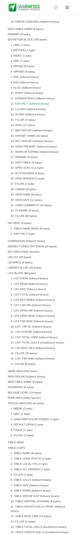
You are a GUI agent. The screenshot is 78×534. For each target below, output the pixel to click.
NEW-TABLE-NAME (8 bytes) (25, 382)
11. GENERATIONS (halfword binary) (33, 98)
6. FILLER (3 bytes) (22, 435)
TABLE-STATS (16, 448)
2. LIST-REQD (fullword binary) (29, 284)
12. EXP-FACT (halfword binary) (30, 103)
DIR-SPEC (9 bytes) (20, 223)
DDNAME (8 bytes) (19, 34)
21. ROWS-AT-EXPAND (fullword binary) (35, 151)
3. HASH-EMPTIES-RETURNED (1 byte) (35, 419)
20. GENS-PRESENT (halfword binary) (34, 146)
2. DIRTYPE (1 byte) (23, 233)
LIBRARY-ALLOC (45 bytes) (24, 267)
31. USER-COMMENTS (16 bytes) (31, 205)
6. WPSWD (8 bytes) (23, 71)
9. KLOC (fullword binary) (26, 87)
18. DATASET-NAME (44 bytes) (29, 135)
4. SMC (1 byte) (20, 61)
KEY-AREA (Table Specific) (24, 251)
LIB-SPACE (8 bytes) (20, 262)
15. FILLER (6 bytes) (23, 119)
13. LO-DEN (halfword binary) (28, 109)
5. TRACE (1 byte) (22, 430)
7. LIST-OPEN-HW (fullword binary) (32, 310)
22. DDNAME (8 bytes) (24, 157)
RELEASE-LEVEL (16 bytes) (24, 392)
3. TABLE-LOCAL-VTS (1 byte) (29, 464)
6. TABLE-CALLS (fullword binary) (31, 480)
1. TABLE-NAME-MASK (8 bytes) (30, 228)
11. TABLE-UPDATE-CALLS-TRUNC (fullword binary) (38, 508)
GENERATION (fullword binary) (26, 241)
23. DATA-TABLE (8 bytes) (26, 162)
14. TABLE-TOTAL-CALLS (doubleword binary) (39, 527)
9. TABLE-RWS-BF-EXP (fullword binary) (35, 496)
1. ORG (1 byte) (20, 45)
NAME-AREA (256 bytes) (22, 371)
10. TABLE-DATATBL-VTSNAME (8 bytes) (36, 501)
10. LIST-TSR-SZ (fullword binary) (31, 326)
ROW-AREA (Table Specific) (24, 398)
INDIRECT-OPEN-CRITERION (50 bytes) (32, 246)
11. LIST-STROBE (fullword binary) (31, 331)
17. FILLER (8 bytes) (23, 364)
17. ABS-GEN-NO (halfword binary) (32, 130)
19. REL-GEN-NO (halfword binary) (32, 141)
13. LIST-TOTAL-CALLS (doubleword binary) (37, 342)
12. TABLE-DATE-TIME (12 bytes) (31, 516)
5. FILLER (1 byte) (22, 474)
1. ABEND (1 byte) (21, 408)
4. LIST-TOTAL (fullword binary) (29, 294)
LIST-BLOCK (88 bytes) (22, 273)
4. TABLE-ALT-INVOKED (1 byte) (30, 469)
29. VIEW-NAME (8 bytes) (26, 194)
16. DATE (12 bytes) (23, 125)
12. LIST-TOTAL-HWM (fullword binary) (34, 337)
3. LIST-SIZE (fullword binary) (28, 289)
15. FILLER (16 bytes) (24, 353)
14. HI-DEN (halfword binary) (28, 114)
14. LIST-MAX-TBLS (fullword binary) (33, 348)
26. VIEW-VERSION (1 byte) (27, 178)
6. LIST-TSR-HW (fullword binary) (31, 305)
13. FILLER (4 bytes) (23, 521)
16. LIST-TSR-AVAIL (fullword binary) (33, 358)
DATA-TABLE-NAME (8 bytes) (25, 29)
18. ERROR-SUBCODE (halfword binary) (35, 21)
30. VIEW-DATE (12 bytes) (26, 200)
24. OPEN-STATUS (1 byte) (27, 167)
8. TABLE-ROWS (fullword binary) (31, 490)
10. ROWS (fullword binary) (27, 93)
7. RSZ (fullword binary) (25, 77)
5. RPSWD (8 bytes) (23, 66)
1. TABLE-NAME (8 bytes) (26, 453)
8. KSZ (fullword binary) (25, 82)
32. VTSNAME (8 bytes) (25, 210)
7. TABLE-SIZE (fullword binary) (30, 485)
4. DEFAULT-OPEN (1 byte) (27, 424)
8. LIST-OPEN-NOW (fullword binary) (33, 315)
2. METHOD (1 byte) (23, 50)
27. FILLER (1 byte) (22, 183)
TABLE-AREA (16, 442)
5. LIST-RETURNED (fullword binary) (33, 300)
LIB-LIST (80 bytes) (19, 257)
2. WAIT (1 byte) (20, 413)
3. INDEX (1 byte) (21, 55)
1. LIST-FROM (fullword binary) (29, 278)
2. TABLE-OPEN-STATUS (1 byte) (31, 458)
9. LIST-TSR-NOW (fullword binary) (32, 321)
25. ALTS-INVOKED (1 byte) (27, 173)
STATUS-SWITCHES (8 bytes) (26, 403)
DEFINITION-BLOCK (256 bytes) (27, 39)
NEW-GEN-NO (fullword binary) (26, 376)
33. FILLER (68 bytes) (24, 216)
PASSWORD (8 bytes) (21, 387)
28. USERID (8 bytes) (23, 189)
